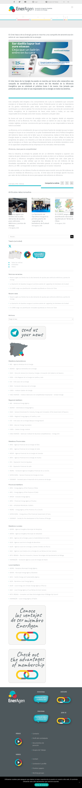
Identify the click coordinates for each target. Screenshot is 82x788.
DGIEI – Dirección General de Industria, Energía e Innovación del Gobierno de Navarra (36, 373)
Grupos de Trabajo (39, 750)
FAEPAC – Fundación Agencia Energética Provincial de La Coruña (29, 471)
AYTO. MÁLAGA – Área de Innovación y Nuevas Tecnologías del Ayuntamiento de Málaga (37, 555)
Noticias (21, 184)
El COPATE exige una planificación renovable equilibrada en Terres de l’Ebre (33, 288)
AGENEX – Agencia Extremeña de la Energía (23, 368)
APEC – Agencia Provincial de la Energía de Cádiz (25, 449)
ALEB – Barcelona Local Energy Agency (22, 581)
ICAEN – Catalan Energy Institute (20, 429)
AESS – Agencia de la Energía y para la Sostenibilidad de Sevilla (29, 538)
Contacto (36, 734)
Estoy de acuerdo (41, 785)
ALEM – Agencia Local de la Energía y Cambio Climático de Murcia (30, 546)
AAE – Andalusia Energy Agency (19, 403)
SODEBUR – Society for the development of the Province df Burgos (30, 518)
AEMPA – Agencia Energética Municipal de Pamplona (26, 529)
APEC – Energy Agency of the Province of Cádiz (24, 492)
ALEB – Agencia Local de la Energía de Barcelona (25, 542)
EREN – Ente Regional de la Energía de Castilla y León (26, 377)
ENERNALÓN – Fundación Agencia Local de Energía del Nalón (29, 560)
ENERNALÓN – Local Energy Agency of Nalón (23, 598)
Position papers (38, 768)
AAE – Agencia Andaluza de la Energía (21, 364)
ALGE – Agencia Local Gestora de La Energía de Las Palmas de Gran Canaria (33, 551)
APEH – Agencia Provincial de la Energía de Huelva (25, 457)
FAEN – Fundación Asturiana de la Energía (23, 386)
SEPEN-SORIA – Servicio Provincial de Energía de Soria (26, 475)
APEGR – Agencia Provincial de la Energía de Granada (26, 453)
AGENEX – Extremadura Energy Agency (22, 408)
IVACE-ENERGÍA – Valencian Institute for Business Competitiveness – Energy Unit (34, 434)
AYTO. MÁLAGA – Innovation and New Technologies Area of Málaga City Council (34, 594)
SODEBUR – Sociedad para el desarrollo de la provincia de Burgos (30, 479)
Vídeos (14, 267)
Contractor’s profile (39, 764)
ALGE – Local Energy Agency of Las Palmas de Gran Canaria (28, 590)
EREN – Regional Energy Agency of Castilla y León (25, 416)
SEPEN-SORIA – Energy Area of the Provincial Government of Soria (30, 514)
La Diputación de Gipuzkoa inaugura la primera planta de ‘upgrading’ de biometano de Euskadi (40, 219)
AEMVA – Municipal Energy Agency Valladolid (23, 572)
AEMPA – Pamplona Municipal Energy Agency (23, 568)
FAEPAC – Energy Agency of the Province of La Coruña (26, 510)
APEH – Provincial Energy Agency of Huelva (23, 501)
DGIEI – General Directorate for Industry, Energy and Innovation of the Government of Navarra (39, 412)
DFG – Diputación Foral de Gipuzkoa (21, 462)
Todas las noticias (17, 262)
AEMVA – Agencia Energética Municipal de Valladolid (26, 534)
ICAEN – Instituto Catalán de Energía (21, 390)
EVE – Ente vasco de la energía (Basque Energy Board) (27, 421)
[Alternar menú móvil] (72, 7)
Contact (35, 759)
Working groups (38, 773)
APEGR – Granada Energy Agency (20, 497)
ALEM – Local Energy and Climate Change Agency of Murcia (28, 586)
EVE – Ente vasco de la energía (19, 382)
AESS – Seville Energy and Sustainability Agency (24, 577)
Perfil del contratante (40, 738)
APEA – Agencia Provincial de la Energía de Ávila (25, 445)
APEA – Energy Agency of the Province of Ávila (24, 488)
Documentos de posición (38, 744)
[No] (79, 782)
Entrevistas (15, 264)
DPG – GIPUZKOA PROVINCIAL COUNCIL (21, 505)
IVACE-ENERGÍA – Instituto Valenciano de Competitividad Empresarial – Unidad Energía (36, 395)
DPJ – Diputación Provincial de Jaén (21, 466)
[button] (10, 213)
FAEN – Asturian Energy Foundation (21, 425)
